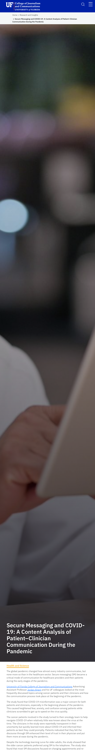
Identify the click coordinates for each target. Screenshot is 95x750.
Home (14, 15)
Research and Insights (29, 15)
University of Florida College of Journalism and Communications (39, 686)
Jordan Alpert (34, 689)
